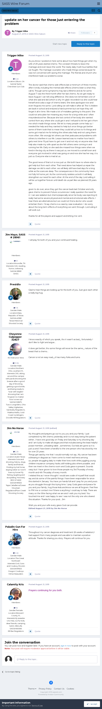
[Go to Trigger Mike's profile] (7, 33)
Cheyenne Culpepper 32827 (15, 337)
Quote (37, 224)
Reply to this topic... (28, 659)
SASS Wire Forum (15, 4)
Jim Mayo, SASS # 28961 (15, 236)
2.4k (17, 553)
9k (16, 608)
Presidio (15, 284)
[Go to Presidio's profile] (16, 294)
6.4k (17, 79)
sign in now (66, 646)
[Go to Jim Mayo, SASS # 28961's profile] (16, 247)
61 (17, 261)
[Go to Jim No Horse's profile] (16, 438)
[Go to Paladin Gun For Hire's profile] (16, 539)
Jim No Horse (15, 428)
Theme (31, 689)
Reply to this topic (86, 44)
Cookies (70, 689)
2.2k (17, 452)
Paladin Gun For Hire (15, 528)
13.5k (16, 363)
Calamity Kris (15, 584)
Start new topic (60, 44)
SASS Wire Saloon (37, 34)
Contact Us (59, 689)
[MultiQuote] (30, 224)
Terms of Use (37, 705)
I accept (93, 704)
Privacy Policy (45, 689)
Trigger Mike (21, 31)
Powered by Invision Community (51, 694)
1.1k (16, 308)
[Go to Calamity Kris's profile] (16, 594)
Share (72, 33)
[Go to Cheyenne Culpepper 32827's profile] (16, 349)
